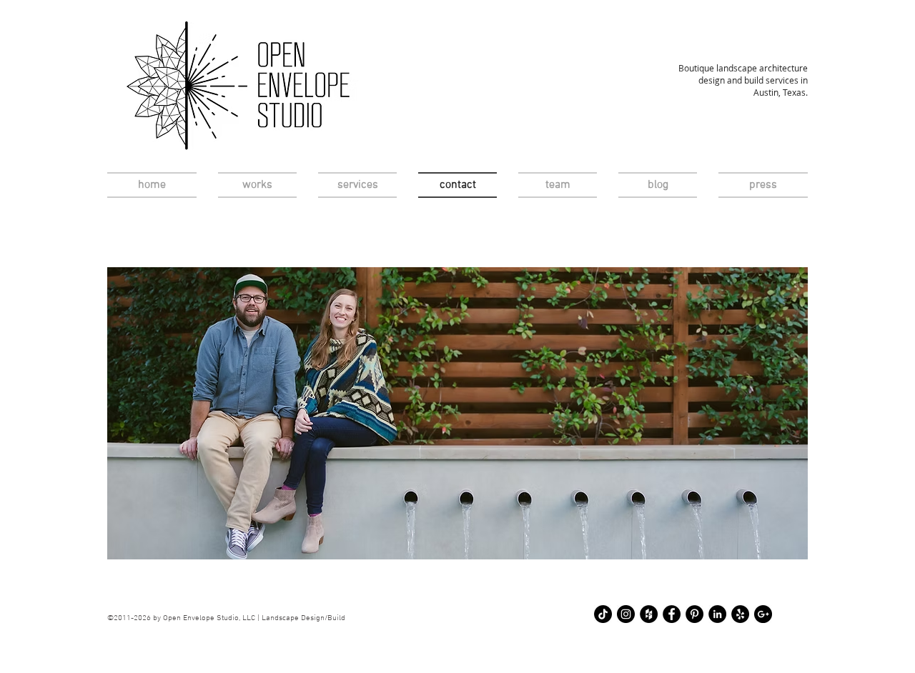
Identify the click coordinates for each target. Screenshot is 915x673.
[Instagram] (626, 614)
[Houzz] (649, 614)
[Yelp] (740, 614)
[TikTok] (603, 614)
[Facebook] (672, 614)
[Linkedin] (717, 614)
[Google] (763, 614)
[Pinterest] (694, 614)
